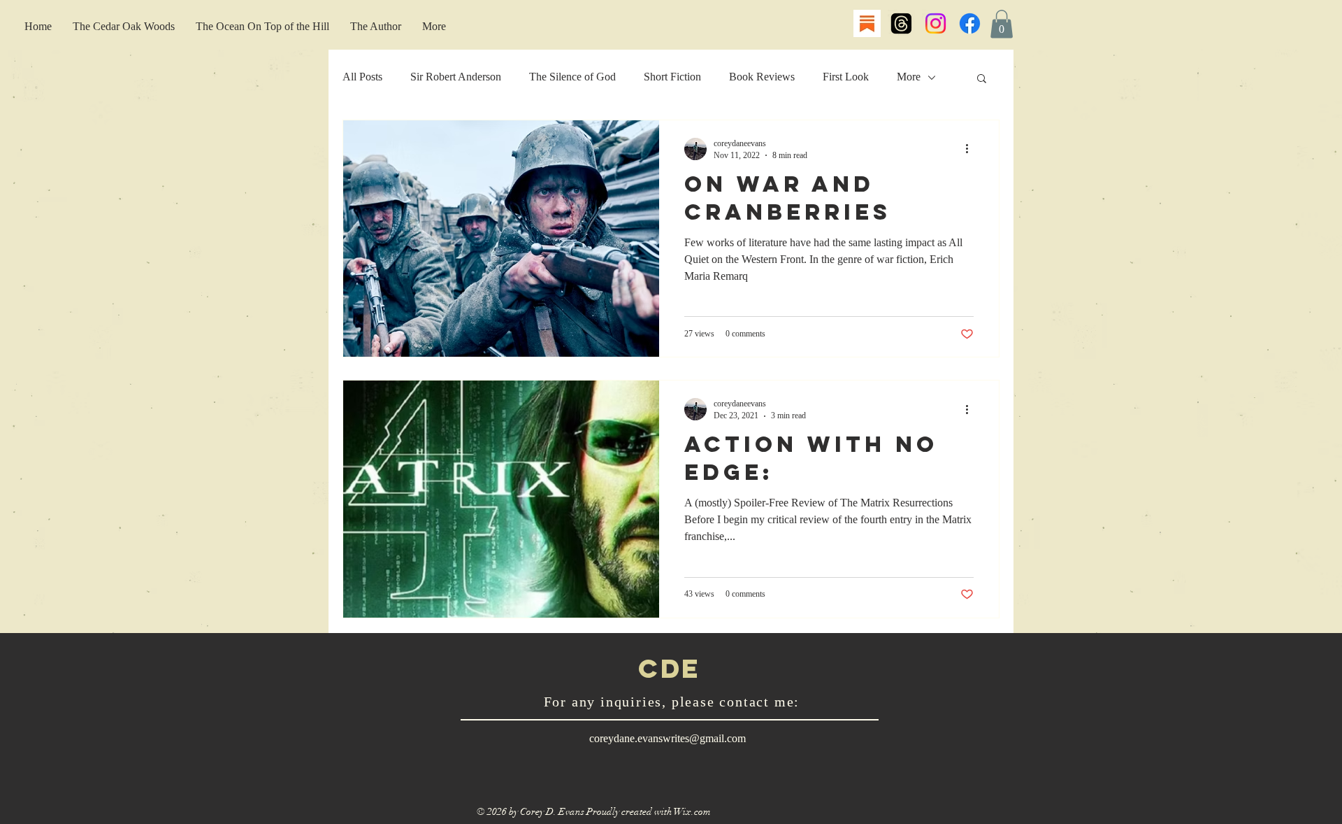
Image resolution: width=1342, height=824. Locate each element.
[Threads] (901, 23)
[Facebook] (969, 23)
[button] (1001, 24)
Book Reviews (762, 77)
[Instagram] (935, 23)
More (909, 77)
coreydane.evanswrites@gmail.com (667, 738)
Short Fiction (672, 77)
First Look (846, 77)
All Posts (362, 77)
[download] (867, 23)
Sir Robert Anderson (455, 77)
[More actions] (971, 149)
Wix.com (692, 812)
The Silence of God (572, 77)
